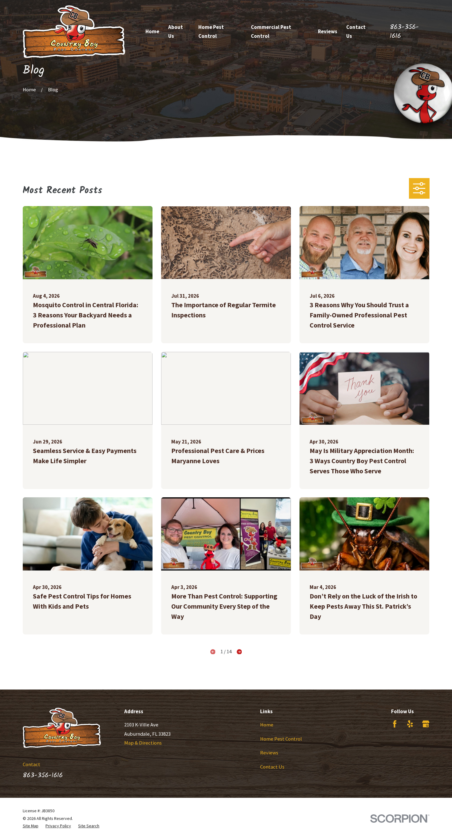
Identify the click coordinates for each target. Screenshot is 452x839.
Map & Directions (143, 743)
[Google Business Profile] (425, 723)
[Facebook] (394, 723)
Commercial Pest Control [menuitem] (271, 31)
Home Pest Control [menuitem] (211, 31)
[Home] (74, 31)
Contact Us (272, 767)
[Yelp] (410, 723)
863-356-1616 (404, 32)
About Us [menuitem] (175, 31)
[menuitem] (30, 825)
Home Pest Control (281, 739)
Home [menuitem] (152, 31)
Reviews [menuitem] (327, 31)
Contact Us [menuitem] (356, 31)
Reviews (269, 753)
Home (266, 725)
